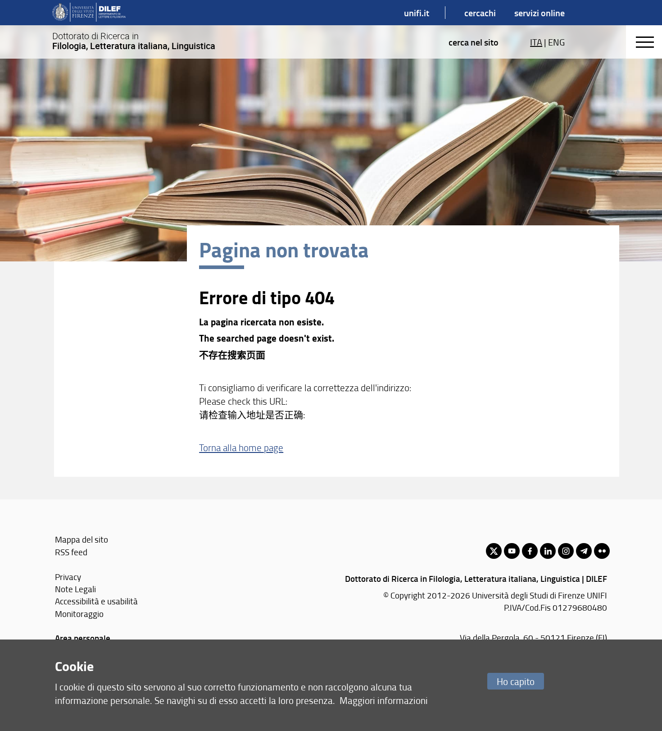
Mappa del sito (81, 539)
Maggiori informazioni (384, 700)
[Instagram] (566, 551)
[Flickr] (602, 551)
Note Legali (75, 589)
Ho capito (516, 681)
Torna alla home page (241, 447)
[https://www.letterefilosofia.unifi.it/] (89, 12)
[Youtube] (512, 551)
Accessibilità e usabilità (96, 601)
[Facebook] (530, 551)
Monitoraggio (79, 614)
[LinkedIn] (548, 551)
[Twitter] (494, 551)
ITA (536, 42)
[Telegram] (584, 551)
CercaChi (480, 12)
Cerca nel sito (474, 42)
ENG (556, 42)
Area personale (82, 638)
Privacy (68, 577)
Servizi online (539, 12)
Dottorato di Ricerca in (133, 41)
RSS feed (71, 552)
